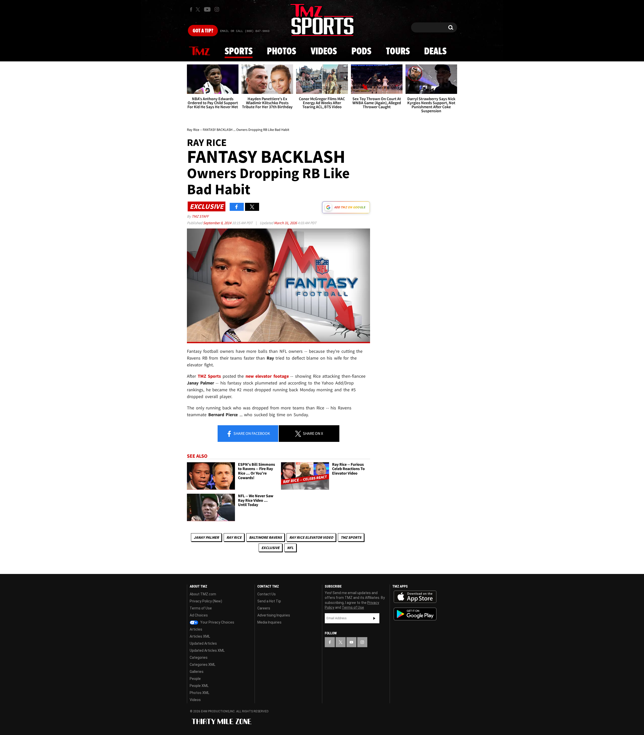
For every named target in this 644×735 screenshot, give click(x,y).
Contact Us (266, 594)
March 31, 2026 (286, 222)
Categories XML (202, 665)
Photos (281, 52)
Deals (435, 52)
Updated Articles (203, 643)
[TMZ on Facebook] (191, 9)
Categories (199, 657)
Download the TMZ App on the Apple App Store (415, 597)
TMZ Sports (209, 376)
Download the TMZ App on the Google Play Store (415, 614)
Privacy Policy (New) (206, 601)
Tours (398, 52)
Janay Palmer (206, 537)
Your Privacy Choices (216, 622)
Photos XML (199, 693)
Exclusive (270, 547)
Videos (324, 52)
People (195, 679)
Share (251, 433)
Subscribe (374, 618)
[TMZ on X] (198, 9)
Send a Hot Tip (269, 601)
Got (203, 31)
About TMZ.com (203, 594)
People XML (199, 686)
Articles (196, 629)
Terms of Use (201, 608)
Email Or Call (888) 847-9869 (244, 31)
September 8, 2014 (217, 222)
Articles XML (200, 636)
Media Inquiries (269, 622)
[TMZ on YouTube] (351, 642)
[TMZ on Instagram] (217, 9)
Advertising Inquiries (273, 615)
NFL (290, 547)
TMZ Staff (200, 216)
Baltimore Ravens (265, 537)
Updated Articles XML (207, 650)
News (199, 51)
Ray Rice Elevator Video (311, 537)
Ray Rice (234, 537)
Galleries (197, 672)
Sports (239, 52)
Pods (361, 52)
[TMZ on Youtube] (207, 9)
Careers (263, 608)
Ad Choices (199, 615)
